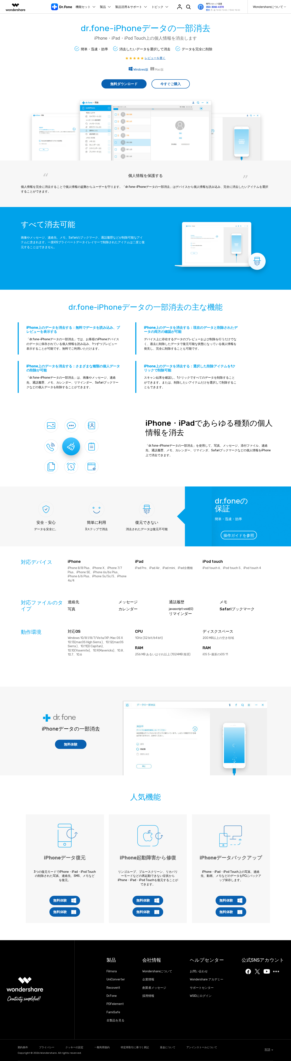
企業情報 (148, 979)
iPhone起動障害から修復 (148, 858)
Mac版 (159, 69)
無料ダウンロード (124, 84)
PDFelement (115, 1004)
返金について (167, 1047)
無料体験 (71, 744)
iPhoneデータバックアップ (231, 858)
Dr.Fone (112, 996)
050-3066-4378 (215, 7)
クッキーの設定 (74, 1047)
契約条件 (23, 1047)
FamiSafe (113, 1012)
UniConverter (116, 979)
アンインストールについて (201, 1047)
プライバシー (46, 1047)
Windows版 (140, 69)
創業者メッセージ (154, 988)
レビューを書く (155, 58)
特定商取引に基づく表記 (135, 1047)
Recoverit (113, 988)
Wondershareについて (157, 971)
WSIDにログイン (201, 996)
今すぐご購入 (170, 84)
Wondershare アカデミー (206, 979)
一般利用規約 (102, 1047)
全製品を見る (115, 1020)
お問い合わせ (199, 971)
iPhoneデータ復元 (65, 858)
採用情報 (148, 996)
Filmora (112, 971)
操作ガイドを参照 (238, 535)
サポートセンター (202, 988)
